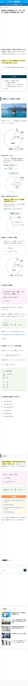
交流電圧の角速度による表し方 (14, 86)
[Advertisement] (14, 30)
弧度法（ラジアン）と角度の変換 (15, 84)
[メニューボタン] (1, 1)
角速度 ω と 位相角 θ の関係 (12, 81)
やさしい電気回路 (14, 1)
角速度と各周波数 (11, 82)
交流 (10, 560)
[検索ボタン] (26, 1)
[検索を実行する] (25, 570)
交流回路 (4, 560)
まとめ (6, 88)
